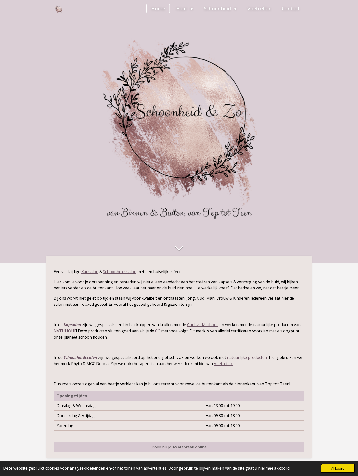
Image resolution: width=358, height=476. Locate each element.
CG (157, 330)
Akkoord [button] (338, 468)
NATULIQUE (65, 330)
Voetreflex (223, 363)
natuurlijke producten (247, 357)
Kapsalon (89, 271)
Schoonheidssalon (119, 271)
